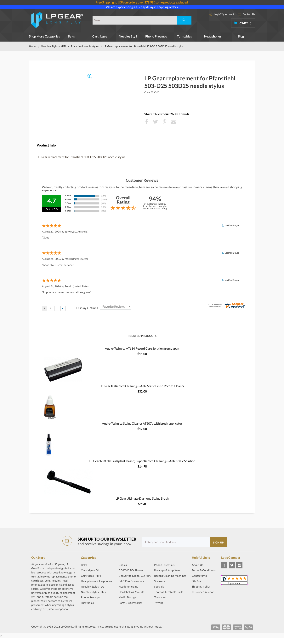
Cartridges (99, 36)
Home (32, 46)
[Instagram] (239, 565)
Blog (241, 36)
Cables (123, 564)
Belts (71, 36)
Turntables (184, 36)
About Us (197, 564)
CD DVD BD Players (131, 570)
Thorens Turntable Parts (168, 592)
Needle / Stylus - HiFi (53, 46)
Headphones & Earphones (96, 581)
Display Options (87, 308)
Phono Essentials (164, 564)
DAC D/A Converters (131, 581)
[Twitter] (232, 565)
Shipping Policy (201, 586)
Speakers (159, 581)
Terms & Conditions (204, 570)
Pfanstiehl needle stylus (85, 46)
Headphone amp (128, 586)
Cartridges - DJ (90, 570)
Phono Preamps (156, 36)
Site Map (197, 581)
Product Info (46, 145)
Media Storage (127, 597)
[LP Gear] (57, 20)
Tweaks (158, 602)
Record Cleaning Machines (170, 575)
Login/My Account (223, 14)
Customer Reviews (203, 592)
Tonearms (160, 597)
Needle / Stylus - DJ (92, 586)
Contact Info (199, 575)
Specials (159, 586)
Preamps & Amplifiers (167, 570)
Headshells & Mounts (131, 592)
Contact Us (248, 14)
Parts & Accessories (130, 602)
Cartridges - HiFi (91, 575)
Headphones (212, 36)
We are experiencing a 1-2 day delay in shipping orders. (142, 7)
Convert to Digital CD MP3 (135, 575)
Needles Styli (128, 36)
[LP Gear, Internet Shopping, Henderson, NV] (201, 601)
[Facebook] (224, 565)
